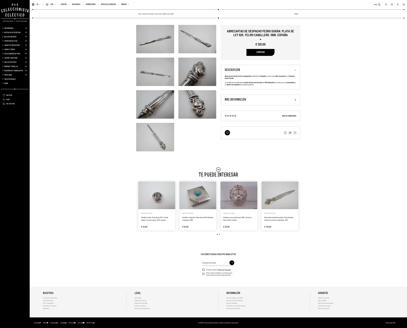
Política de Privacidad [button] (224, 270)
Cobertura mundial (323, 298)
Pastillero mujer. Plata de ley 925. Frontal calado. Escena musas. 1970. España (154, 218)
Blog (8, 99)
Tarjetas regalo (10, 79)
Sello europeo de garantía (325, 303)
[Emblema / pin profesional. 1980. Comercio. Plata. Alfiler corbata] (238, 195)
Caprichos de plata (10, 41)
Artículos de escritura (12, 32)
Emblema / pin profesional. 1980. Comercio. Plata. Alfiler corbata (237, 218)
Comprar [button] (260, 52)
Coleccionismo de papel (12, 53)
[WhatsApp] (285, 132)
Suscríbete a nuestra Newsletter (236, 306)
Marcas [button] (124, 4)
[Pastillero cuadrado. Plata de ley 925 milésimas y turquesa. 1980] (197, 195)
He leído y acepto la (218, 270)
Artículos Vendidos (108, 4)
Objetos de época (10, 62)
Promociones (91, 4)
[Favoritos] (392, 4)
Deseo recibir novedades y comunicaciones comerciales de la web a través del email (219, 274)
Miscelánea (8, 75)
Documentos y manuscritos (13, 70)
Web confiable (322, 300)
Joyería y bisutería (10, 58)
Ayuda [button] (6, 83)
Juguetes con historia (12, 45)
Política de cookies (140, 306)
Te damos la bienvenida (50, 298)
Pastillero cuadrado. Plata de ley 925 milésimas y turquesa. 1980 (197, 218)
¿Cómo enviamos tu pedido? (234, 298)
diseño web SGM (390, 323)
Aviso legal (138, 298)
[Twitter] (295, 132)
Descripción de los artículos (234, 300)
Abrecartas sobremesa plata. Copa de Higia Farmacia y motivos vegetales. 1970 (278, 218)
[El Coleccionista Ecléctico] (15, 13)
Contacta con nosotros (50, 306)
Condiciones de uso (140, 300)
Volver (296, 14)
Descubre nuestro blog (233, 308)
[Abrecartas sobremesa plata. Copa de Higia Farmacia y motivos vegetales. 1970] (280, 195)
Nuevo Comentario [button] (289, 116)
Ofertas (64, 4)
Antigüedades (9, 28)
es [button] (37, 4)
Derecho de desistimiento (142, 308)
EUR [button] (50, 4)
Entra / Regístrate (48, 303)
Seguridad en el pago (324, 306)
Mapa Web (46, 308)
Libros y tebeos (9, 49)
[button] (379, 4)
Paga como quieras (324, 308)
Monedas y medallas (11, 66)
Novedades (76, 4)
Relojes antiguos (10, 37)
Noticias (9, 95)
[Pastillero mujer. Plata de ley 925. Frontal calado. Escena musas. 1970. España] (156, 195)
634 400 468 (10, 104)
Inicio (139, 14)
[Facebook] (290, 132)
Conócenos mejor (48, 300)
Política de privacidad (141, 303)
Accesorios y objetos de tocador (164, 14)
